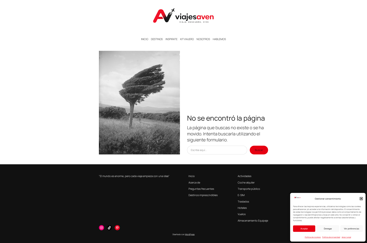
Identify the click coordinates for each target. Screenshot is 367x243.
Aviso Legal (346, 237)
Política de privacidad (331, 237)
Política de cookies (313, 237)
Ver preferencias (351, 228)
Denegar (328, 228)
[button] (361, 198)
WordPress (190, 234)
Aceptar (304, 228)
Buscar (259, 150)
